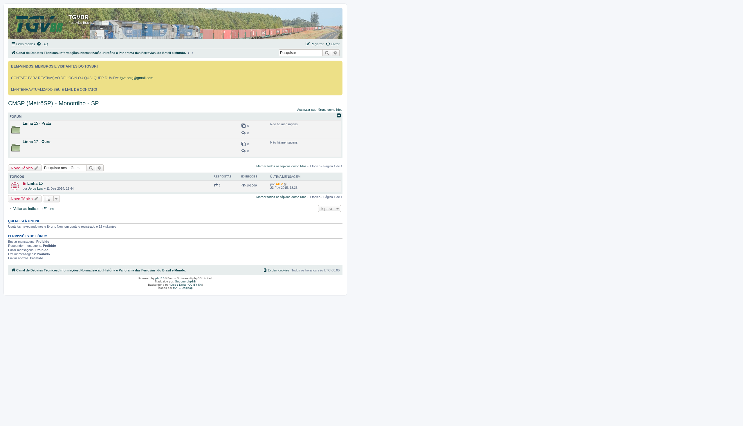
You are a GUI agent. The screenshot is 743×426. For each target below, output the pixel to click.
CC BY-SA (195, 284)
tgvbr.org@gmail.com (136, 78)
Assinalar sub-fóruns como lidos (319, 109)
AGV (279, 184)
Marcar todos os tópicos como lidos (281, 166)
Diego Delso (178, 284)
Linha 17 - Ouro (37, 141)
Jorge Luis (35, 188)
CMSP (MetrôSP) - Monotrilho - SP (53, 103)
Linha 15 (35, 183)
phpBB (160, 278)
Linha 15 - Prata (37, 123)
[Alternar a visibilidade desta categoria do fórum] (339, 115)
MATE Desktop (183, 287)
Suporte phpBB (185, 281)
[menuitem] (42, 44)
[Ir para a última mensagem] (285, 184)
